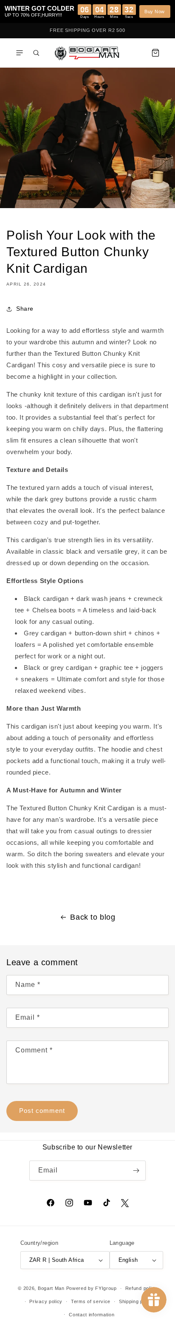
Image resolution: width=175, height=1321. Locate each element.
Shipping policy (136, 1301)
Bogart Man (51, 1288)
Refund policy (141, 1288)
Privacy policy (45, 1301)
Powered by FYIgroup (91, 1288)
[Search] (36, 52)
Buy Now (154, 11)
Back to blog (92, 917)
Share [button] (25, 308)
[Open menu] (19, 53)
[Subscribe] (136, 1171)
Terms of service (90, 1301)
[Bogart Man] (87, 52)
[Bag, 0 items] (155, 53)
